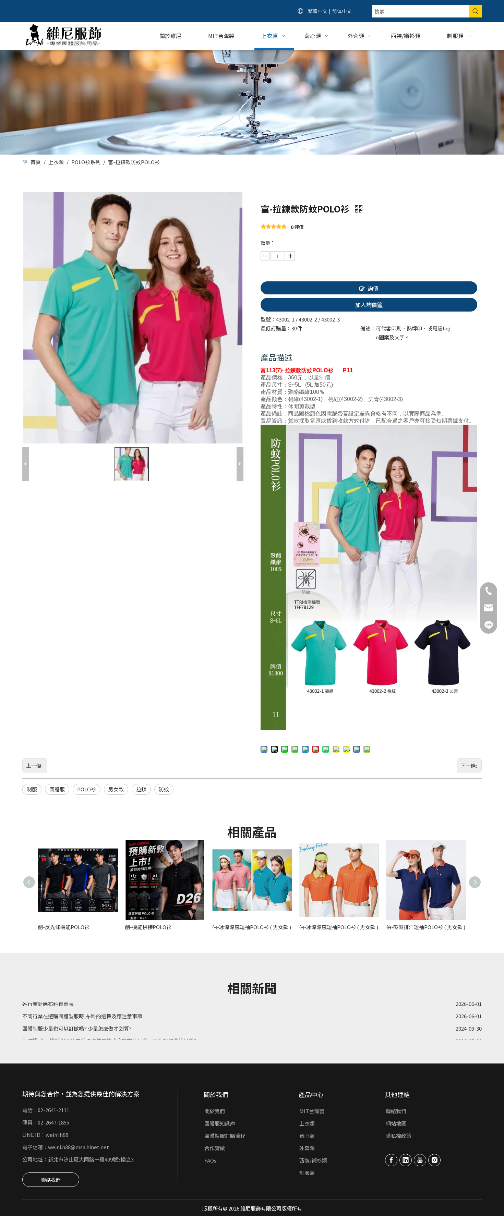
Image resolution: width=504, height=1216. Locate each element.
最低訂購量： (276, 328)
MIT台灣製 (311, 1111)
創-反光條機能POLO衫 (63, 927)
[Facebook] (391, 1160)
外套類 (307, 1148)
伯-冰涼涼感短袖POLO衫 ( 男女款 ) (251, 927)
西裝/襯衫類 (313, 1160)
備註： (368, 328)
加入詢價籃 (369, 305)
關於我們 (214, 1111)
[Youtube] (420, 1160)
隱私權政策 (398, 1135)
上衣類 (307, 1123)
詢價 (373, 288)
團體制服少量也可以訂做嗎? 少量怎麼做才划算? (77, 1014)
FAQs (210, 1160)
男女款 (116, 789)
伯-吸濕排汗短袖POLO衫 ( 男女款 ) (425, 927)
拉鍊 (141, 789)
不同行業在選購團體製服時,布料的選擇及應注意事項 (82, 1002)
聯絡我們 (50, 1179)
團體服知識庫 (219, 1123)
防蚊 (164, 789)
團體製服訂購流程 (224, 1135)
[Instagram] (434, 1160)
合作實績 (214, 1148)
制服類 (307, 1172)
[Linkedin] (405, 1160)
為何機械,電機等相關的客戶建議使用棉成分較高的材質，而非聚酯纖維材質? (109, 1027)
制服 (32, 789)
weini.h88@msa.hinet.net (78, 1147)
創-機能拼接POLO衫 (148, 927)
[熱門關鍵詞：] (475, 11)
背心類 (307, 1135)
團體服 (57, 789)
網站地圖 (396, 1123)
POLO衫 (86, 789)
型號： (268, 319)
